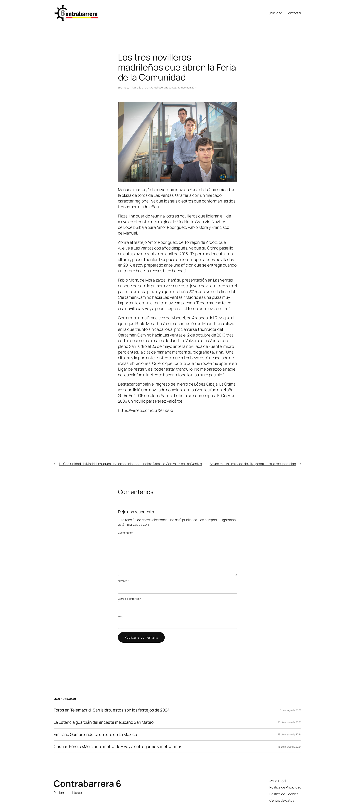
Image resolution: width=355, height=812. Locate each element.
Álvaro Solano (138, 87)
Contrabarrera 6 (87, 783)
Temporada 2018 (187, 87)
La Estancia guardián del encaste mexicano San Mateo (104, 722)
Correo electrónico (129, 598)
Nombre (123, 581)
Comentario (125, 532)
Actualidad (156, 87)
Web (120, 616)
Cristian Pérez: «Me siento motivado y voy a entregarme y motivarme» (118, 746)
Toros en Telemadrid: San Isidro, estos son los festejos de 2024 (112, 710)
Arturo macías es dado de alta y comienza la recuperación (253, 463)
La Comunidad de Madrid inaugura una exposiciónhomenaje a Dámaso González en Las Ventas (130, 463)
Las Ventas (170, 87)
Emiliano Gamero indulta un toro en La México (95, 734)
